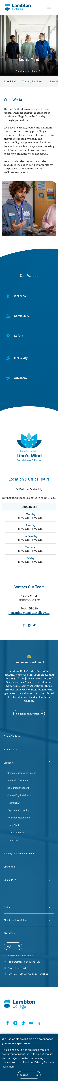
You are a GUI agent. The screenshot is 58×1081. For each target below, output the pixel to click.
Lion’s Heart (13, 839)
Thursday (30, 547)
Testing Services (32, 81)
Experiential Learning (18, 810)
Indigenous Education (27, 713)
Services (21, 71)
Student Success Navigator (21, 772)
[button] (49, 7)
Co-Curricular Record (18, 787)
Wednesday (31, 536)
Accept (24, 1074)
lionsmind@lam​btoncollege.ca (29, 612)
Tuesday (31, 525)
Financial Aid (14, 802)
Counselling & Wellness (19, 795)
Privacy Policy (42, 1062)
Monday (31, 514)
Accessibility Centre (17, 780)
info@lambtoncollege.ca (20, 955)
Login (9, 946)
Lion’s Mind (9, 81)
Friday (30, 558)
